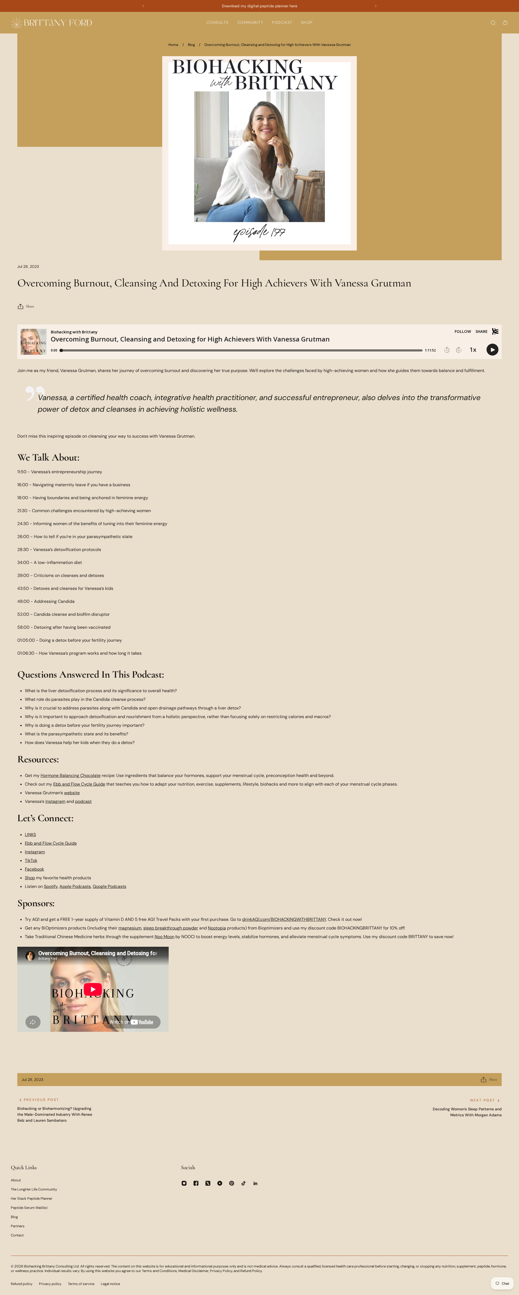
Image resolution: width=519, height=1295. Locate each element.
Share (30, 306)
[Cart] (505, 22)
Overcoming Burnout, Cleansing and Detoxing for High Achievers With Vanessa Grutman (277, 44)
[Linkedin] (255, 1183)
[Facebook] (196, 1183)
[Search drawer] (493, 22)
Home (173, 44)
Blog (191, 44)
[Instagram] (184, 1183)
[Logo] (51, 22)
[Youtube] (220, 1183)
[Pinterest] (232, 1183)
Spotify (51, 886)
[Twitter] (208, 1183)
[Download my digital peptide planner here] (259, 6)
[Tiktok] (243, 1183)
